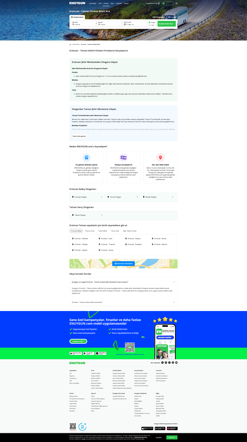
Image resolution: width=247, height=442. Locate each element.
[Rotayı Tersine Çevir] (96, 23)
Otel (92, 370)
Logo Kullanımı (138, 408)
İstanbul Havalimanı (162, 376)
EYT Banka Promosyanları (76, 399)
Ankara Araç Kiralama (140, 376)
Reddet (84, 439)
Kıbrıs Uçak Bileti (74, 383)
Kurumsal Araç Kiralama (141, 385)
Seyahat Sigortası (96, 401)
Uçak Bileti (72, 370)
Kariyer (136, 406)
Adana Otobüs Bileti (118, 383)
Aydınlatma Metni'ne (140, 437)
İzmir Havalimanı (161, 381)
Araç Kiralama (138, 370)
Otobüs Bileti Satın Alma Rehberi (122, 388)
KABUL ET (172, 437)
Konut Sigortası (95, 408)
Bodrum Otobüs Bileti (119, 381)
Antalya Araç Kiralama (140, 381)
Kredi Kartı (72, 408)
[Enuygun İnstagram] (166, 362)
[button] (123, 263)
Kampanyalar (160, 399)
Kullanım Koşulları (161, 413)
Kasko (93, 396)
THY (70, 373)
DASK (92, 411)
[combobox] (85, 24)
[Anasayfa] (70, 44)
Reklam (136, 403)
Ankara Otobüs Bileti (119, 376)
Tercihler (159, 437)
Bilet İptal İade (160, 408)
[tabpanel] (123, 24)
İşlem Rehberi (160, 403)
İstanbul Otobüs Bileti (119, 373)
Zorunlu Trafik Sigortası (98, 399)
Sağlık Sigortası (95, 403)
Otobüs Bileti (76, 44)
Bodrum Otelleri (95, 378)
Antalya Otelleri (95, 376)
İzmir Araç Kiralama (140, 378)
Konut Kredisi (73, 401)
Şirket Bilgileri (138, 401)
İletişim (136, 399)
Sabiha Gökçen (160, 373)
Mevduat (72, 411)
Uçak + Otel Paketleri (97, 388)
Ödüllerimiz (137, 411)
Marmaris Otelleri (96, 383)
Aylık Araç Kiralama (139, 383)
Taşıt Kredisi (73, 403)
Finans (71, 393)
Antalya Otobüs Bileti (119, 385)
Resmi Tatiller (160, 406)
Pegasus (72, 376)
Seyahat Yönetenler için (120, 399)
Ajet (70, 381)
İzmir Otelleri (95, 381)
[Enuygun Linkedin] (173, 362)
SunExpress (73, 378)
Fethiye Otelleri (95, 385)
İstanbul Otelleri (95, 373)
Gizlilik (158, 416)
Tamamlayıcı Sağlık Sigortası (99, 406)
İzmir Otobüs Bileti (118, 378)
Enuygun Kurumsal (119, 393)
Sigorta (93, 393)
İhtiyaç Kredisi (73, 396)
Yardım (158, 401)
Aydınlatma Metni (161, 411)
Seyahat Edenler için (119, 396)
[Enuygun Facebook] (162, 362)
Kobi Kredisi (72, 406)
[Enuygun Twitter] (169, 362)
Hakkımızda (137, 396)
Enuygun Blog (160, 396)
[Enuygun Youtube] (176, 362)
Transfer (159, 370)
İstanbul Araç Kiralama (141, 373)
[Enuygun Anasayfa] (77, 3)
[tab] (77, 17)
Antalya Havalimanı (161, 378)
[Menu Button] (168, 3)
